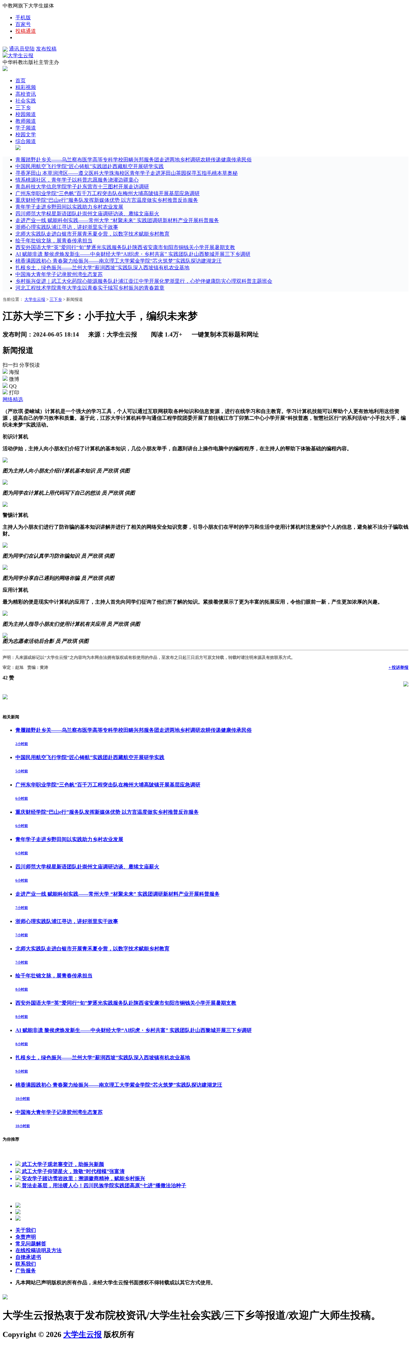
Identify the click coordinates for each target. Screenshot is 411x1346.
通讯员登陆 (22, 48)
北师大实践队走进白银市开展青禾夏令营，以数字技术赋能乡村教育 (92, 234)
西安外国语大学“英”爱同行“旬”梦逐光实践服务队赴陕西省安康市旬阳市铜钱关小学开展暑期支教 (125, 247)
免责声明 (25, 1237)
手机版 (23, 17)
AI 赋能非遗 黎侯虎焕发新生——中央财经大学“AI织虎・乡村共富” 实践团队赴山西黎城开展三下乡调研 (132, 254)
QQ (13, 386)
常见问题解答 (30, 1243)
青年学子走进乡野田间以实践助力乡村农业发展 (69, 207)
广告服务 (25, 1270)
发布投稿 (46, 48)
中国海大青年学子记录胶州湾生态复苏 (59, 274)
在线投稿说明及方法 (38, 1250)
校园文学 (25, 134)
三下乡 (23, 107)
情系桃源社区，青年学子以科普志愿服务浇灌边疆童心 (77, 180)
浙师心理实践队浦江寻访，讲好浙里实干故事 (66, 227)
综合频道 (25, 141)
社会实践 (25, 100)
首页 (20, 80)
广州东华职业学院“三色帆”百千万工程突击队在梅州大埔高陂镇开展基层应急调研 (107, 193)
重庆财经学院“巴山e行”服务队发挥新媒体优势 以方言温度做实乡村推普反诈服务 (106, 200)
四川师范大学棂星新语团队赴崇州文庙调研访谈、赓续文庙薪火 (87, 213)
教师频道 (25, 121)
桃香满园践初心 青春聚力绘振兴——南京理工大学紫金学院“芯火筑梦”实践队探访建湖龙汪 (118, 261)
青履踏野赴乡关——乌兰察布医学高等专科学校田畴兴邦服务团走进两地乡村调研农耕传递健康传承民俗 (133, 159)
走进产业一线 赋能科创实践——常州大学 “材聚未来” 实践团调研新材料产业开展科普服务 (117, 220)
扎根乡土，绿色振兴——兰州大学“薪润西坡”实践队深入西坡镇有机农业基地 (102, 267)
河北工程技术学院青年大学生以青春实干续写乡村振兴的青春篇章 (89, 288)
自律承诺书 (28, 1257)
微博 (14, 379)
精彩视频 (25, 87)
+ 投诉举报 (398, 667)
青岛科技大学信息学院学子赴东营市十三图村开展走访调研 (82, 186)
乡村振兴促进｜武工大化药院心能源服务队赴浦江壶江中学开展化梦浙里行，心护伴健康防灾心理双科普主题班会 (143, 281)
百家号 (23, 24)
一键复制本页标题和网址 (225, 334)
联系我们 (25, 1264)
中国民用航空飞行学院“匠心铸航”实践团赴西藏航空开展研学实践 (89, 166)
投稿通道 (25, 31)
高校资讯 (25, 94)
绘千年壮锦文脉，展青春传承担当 (53, 240)
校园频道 (25, 114)
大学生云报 (34, 299)
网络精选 (13, 399)
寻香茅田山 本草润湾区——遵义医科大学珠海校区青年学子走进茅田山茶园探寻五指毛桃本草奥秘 (126, 173)
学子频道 (25, 127)
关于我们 (25, 1230)
